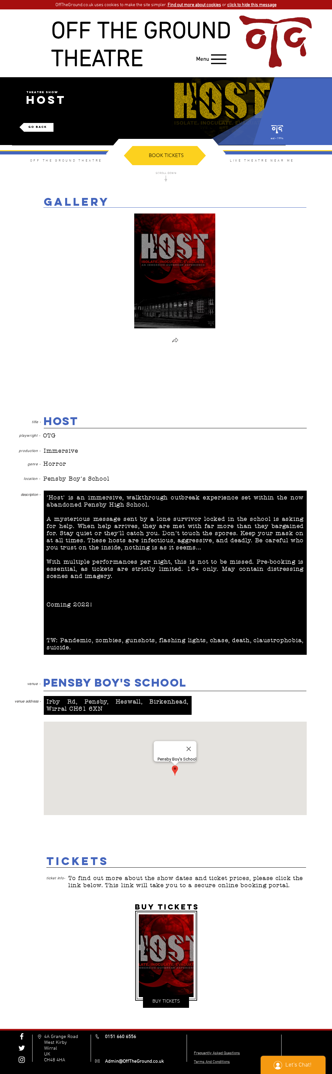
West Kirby (55, 1042)
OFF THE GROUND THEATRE (141, 46)
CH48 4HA (54, 1060)
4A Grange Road (61, 1037)
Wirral (50, 1048)
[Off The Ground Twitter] (22, 1048)
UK (47, 1054)
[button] (175, 341)
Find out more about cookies (194, 5)
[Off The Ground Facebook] (22, 1036)
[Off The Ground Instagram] (22, 1060)
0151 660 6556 (120, 1037)
